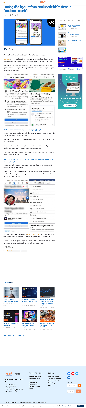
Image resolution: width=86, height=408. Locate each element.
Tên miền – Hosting (34, 386)
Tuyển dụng (51, 383)
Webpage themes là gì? (74, 48)
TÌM (79, 385)
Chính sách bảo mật (53, 380)
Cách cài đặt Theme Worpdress (34, 379)
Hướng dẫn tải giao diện (54, 378)
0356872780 (12, 386)
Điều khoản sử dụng (53, 376)
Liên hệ (50, 385)
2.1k (53, 307)
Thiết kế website (33, 384)
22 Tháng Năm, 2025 (45, 307)
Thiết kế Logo (33, 382)
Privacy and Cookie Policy (68, 405)
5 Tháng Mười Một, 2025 (10, 303)
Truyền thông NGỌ (29, 402)
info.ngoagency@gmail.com (15, 388)
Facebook (6, 59)
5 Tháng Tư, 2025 (26, 329)
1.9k (34, 329)
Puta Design (43, 402)
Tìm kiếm (69, 382)
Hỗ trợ (31, 388)
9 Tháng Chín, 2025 (27, 305)
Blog (6, 15)
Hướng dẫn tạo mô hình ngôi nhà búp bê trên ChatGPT (47, 325)
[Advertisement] (29, 266)
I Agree (80, 405)
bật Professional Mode (13, 251)
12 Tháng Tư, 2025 (8, 327)
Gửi (78, 391)
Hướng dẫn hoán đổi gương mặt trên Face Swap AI (28, 325)
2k (5, 305)
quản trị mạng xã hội (33, 234)
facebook (24, 251)
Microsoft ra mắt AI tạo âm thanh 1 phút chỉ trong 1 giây (29, 301)
